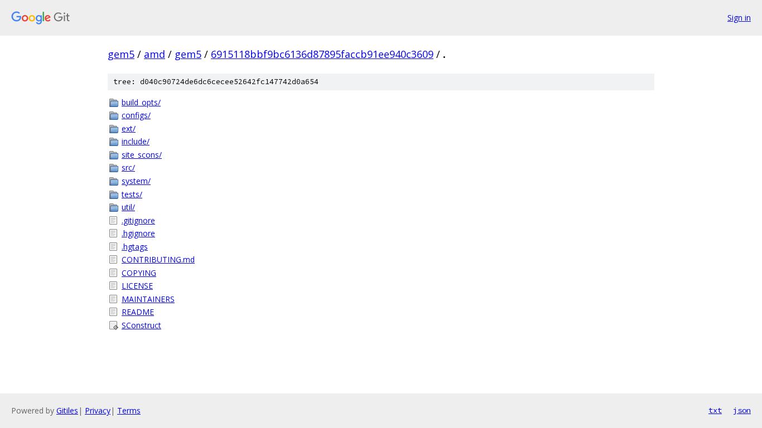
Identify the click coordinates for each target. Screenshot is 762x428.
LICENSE (137, 285)
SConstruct (141, 325)
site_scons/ (142, 154)
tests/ (132, 194)
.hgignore (138, 233)
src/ (128, 167)
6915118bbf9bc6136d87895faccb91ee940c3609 (322, 54)
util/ (128, 207)
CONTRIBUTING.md (158, 259)
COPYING (139, 273)
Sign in (739, 17)
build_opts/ (141, 102)
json (742, 410)
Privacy (97, 410)
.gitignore (138, 220)
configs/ (136, 115)
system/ (136, 181)
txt (715, 410)
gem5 (121, 54)
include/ (135, 141)
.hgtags (135, 246)
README (138, 312)
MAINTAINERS (148, 299)
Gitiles (67, 410)
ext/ (129, 128)
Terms (129, 410)
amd (154, 54)
